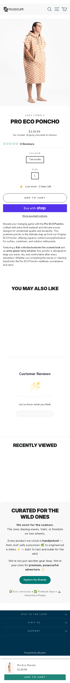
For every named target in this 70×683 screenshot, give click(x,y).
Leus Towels (35, 115)
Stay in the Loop (34, 614)
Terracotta (35, 159)
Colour (35, 153)
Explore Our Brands (35, 579)
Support (34, 631)
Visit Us (34, 622)
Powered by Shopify (35, 652)
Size (35, 169)
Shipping (30, 135)
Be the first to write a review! (35, 413)
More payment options (34, 216)
